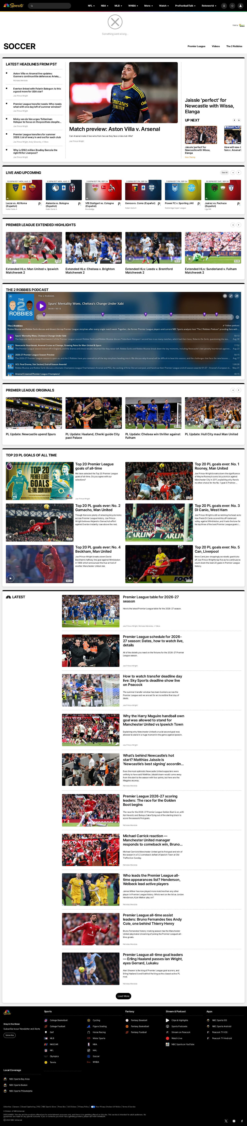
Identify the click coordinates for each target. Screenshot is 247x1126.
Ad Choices (72, 1107)
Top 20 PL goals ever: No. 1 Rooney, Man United (217, 466)
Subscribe (10, 1035)
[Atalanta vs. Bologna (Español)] (64, 190)
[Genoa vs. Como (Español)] (143, 190)
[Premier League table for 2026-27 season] (90, 611)
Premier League (196, 46)
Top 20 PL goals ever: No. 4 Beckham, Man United (97, 549)
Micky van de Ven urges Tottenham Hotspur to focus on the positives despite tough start (36, 120)
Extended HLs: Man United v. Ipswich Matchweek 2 (32, 270)
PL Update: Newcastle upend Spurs (31, 434)
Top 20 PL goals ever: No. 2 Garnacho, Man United (97, 508)
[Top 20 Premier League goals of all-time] (40, 481)
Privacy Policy (83, 1107)
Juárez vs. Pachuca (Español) (216, 204)
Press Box (62, 1107)
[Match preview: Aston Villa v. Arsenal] (123, 92)
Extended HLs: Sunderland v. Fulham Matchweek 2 (211, 270)
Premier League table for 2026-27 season (151, 599)
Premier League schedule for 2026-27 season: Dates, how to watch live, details (153, 641)
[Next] (239, 120)
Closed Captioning (28, 1107)
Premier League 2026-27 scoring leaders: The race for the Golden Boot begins (150, 800)
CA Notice (116, 1107)
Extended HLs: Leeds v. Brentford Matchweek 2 (149, 270)
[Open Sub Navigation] (94, 6)
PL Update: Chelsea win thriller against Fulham (152, 435)
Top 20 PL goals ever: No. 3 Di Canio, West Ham (217, 508)
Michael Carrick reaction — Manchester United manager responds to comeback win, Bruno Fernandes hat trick (151, 840)
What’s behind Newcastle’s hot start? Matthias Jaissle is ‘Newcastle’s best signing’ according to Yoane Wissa (153, 759)
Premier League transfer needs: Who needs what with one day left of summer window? (37, 105)
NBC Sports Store (49, 1107)
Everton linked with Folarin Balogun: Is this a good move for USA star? (37, 90)
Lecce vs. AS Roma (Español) (16, 204)
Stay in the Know (12, 1024)
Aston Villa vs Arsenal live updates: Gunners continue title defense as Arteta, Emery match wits (36, 75)
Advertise (7, 1107)
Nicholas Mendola (20, 80)
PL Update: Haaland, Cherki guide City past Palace (92, 435)
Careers (16, 1107)
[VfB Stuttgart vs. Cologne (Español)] (103, 190)
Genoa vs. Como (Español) (140, 203)
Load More (123, 996)
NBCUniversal (19, 1111)
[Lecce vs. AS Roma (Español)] (24, 190)
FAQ (38, 1107)
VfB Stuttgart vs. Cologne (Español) (99, 204)
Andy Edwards (35, 142)
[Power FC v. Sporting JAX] (183, 190)
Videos (216, 46)
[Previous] (234, 120)
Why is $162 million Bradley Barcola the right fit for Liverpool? (35, 151)
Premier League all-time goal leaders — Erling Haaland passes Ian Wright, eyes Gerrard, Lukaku (153, 959)
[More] (224, 6)
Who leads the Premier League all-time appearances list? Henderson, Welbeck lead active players (151, 879)
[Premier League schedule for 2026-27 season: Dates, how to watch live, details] (90, 651)
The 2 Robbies (234, 46)
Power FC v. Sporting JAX (179, 203)
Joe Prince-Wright (76, 141)
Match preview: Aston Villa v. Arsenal (114, 129)
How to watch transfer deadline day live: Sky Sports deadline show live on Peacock (152, 680)
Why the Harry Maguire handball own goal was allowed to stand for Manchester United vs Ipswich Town (153, 720)
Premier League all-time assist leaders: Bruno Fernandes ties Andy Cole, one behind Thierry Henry (152, 919)
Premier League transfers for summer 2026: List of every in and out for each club (37, 136)
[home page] (14, 6)
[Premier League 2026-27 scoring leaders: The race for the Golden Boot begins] (90, 810)
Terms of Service (128, 1107)
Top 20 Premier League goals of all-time (94, 466)
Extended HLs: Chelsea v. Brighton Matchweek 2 (90, 270)
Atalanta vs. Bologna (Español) (57, 204)
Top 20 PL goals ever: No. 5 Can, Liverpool (217, 549)
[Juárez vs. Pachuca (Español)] (223, 190)
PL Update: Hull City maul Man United (211, 434)
